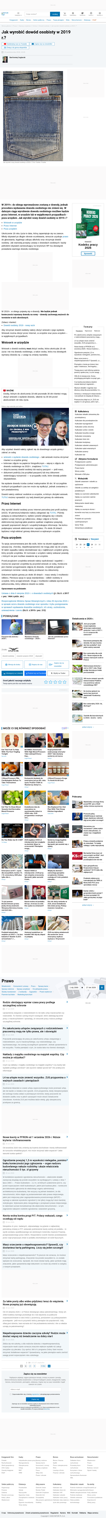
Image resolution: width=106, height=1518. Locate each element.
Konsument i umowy (20, 986)
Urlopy (21, 1468)
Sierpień (95, 539)
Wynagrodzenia (24, 1463)
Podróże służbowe (76, 1495)
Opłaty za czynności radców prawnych (85, 498)
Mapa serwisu (93, 1513)
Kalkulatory (83, 411)
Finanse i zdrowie (58, 1473)
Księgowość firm (8, 1457)
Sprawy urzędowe (25, 26)
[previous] (21, 1366)
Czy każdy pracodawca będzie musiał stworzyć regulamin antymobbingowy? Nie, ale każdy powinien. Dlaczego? (86, 383)
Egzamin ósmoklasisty (26, 1502)
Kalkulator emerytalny (83, 436)
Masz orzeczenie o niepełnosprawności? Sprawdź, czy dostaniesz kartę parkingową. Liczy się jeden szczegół (87, 360)
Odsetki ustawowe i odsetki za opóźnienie (86, 483)
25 (80, 544)
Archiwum (90, 1490)
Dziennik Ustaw (41, 1487)
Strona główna (6, 26)
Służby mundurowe (9, 992)
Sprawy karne (43, 986)
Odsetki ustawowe (76, 1497)
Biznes (28, 20)
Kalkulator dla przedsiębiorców (86, 420)
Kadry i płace (6, 1497)
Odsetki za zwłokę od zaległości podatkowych (86, 489)
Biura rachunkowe (77, 1457)
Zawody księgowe (7, 1470)
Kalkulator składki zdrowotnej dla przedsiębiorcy (87, 416)
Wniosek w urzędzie (13, 222)
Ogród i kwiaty (92, 1470)
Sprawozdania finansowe (78, 1475)
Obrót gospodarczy (8, 1465)
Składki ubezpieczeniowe (78, 1492)
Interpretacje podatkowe (84, 528)
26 (84, 544)
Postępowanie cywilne (83, 462)
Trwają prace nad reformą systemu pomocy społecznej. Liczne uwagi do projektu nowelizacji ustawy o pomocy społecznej (87, 371)
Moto (67, 20)
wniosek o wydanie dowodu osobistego (21, 457)
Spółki (55, 1463)
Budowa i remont (92, 1468)
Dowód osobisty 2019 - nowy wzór (19, 325)
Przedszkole (23, 1487)
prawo (65, 236)
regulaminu (35, 1394)
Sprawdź (88, 253)
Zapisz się (35, 1399)
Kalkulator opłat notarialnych (85, 448)
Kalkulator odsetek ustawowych (86, 445)
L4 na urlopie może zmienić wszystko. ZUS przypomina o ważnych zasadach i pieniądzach (86, 342)
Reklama (83, 1513)
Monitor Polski (40, 1490)
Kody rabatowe (92, 1492)
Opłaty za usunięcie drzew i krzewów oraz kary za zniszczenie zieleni (87, 512)
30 (99, 544)
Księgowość (14, 20)
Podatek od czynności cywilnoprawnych (83, 520)
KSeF (94, 20)
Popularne (79, 331)
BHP (20, 1470)
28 (92, 544)
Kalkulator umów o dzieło (84, 430)
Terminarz (83, 539)
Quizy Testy (79, 525)
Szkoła (21, 1490)
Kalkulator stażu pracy (60, 1497)
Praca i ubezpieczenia (60, 1465)
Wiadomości (6, 986)
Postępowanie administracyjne (86, 465)
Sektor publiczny (38, 20)
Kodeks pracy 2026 (88, 246)
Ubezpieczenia (23, 1465)
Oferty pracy (91, 1502)
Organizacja (5, 1487)
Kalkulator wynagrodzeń (84, 424)
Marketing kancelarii (24, 994)
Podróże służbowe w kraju (78, 1487)
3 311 (43, 1366)
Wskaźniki (83, 478)
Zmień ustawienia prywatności (37, 1513)
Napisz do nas (37, 664)
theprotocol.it (91, 1500)
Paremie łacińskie (8, 994)
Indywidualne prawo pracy (27, 1460)
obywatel (38, 656)
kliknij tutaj (47, 1409)
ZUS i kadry (5, 1468)
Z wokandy (23, 992)
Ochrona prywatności (15, 1513)
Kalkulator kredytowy (82, 442)
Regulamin (55, 1513)
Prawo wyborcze (46, 992)
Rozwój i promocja (8, 1495)
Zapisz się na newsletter (59, 664)
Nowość (88, 242)
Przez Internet (10, 226)
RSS (68, 1513)
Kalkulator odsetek (59, 1495)
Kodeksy (38, 1502)
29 (96, 544)
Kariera (63, 1513)
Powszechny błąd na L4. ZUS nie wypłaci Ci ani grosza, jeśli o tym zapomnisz (86, 401)
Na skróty (90, 1484)
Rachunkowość (6, 1463)
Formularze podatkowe (94, 1497)
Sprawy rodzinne (8, 989)
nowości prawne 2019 (25, 656)
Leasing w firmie (58, 1470)
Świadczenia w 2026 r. (83, 618)
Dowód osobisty (44, 26)
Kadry (22, 20)
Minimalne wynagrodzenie (78, 1490)
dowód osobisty (8, 656)
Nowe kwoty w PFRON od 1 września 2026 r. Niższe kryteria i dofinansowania (86, 348)
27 (88, 544)
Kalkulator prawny (81, 451)
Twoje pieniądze (58, 20)
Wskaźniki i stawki (77, 1484)
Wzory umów (79, 471)
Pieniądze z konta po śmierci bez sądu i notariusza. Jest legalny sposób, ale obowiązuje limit (86, 365)
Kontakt (75, 1513)
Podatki (4, 1460)
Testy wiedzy (23, 1505)
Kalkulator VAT (58, 1492)
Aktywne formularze (88, 458)
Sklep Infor (39, 1473)
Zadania (4, 1492)
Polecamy (77, 796)
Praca (33, 986)
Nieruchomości (77, 20)
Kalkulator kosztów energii (84, 433)
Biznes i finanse (58, 1460)
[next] (49, 1366)
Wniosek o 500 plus (82, 474)
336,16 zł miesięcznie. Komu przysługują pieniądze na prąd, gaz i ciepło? (87, 377)
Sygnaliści (33, 992)
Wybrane (97, 331)
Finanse (90, 1465)
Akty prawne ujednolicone (44, 1500)
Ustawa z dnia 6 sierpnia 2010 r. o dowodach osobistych (27, 593)
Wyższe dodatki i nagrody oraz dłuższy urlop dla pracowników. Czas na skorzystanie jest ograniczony (87, 389)
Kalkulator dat (80, 455)
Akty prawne (40, 1484)
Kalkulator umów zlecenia (84, 427)
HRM (20, 1473)
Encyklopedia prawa (40, 989)
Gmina (35, 26)
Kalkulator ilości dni (82, 439)
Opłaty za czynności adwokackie (87, 494)
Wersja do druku (14, 664)
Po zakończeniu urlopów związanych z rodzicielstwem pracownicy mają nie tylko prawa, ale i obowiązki (88, 336)
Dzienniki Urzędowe (42, 1492)
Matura (21, 1500)
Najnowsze (88, 331)
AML (71, 1478)
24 (77, 544)
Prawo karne (79, 468)
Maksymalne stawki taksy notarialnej (84, 504)
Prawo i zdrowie (41, 1475)
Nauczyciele (23, 1492)
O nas (4, 1513)
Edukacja (87, 20)
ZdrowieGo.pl (91, 1487)
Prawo (49, 20)
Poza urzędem (10, 229)
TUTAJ (45, 466)
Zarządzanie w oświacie (26, 1497)
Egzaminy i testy (24, 1495)
